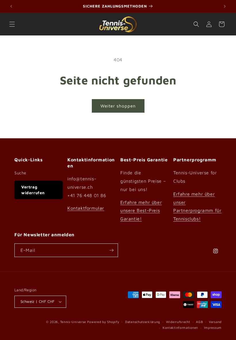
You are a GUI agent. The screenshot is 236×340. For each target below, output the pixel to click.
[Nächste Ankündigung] (224, 6)
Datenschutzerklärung (142, 322)
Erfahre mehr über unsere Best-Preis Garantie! (141, 211)
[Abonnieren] (111, 250)
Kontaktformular (85, 208)
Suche (20, 172)
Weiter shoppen (118, 105)
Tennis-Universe (73, 322)
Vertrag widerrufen (33, 189)
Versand (215, 322)
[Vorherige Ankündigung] (11, 6)
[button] (12, 24)
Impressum (213, 327)
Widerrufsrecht (178, 322)
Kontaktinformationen (180, 327)
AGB (199, 322)
